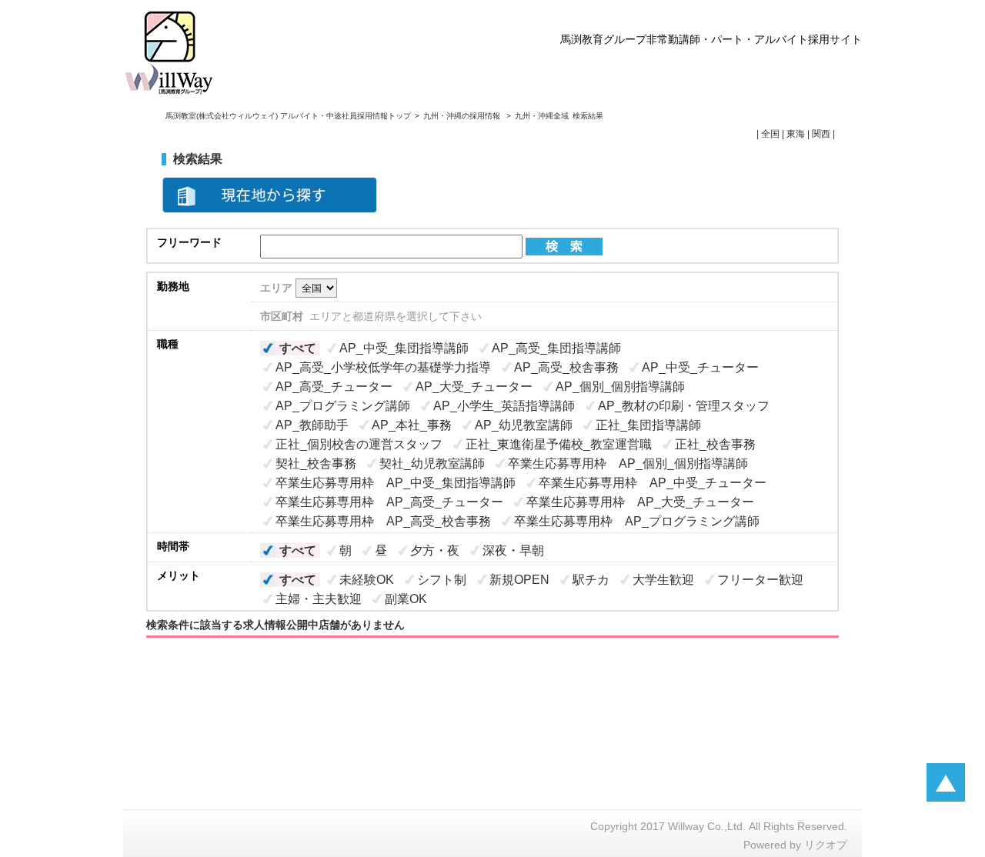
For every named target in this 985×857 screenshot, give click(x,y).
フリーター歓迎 (760, 579)
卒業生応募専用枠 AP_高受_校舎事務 (383, 521)
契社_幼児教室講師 (432, 463)
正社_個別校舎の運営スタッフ (358, 444)
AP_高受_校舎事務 (566, 367)
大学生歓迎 (663, 579)
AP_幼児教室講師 (524, 425)
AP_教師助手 (312, 425)
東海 (795, 133)
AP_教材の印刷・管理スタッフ (684, 405)
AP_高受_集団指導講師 (556, 348)
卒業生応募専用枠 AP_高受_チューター (389, 502)
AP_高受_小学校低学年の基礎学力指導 (383, 367)
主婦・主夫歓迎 (318, 598)
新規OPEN (519, 579)
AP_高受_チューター (333, 386)
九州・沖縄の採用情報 (463, 116)
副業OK (406, 598)
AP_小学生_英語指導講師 (504, 405)
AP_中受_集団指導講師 (404, 348)
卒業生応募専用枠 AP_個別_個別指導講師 (628, 463)
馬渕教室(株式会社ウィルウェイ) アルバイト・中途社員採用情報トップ (288, 116)
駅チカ (591, 579)
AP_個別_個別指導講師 (620, 386)
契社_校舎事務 (315, 463)
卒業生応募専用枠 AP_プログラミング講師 (637, 521)
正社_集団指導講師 (648, 425)
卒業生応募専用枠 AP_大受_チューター (640, 502)
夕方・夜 (434, 550)
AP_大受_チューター (474, 386)
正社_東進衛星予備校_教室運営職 (559, 444)
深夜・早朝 (513, 550)
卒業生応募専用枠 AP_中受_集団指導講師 (395, 482)
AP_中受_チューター (700, 367)
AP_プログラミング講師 (342, 405)
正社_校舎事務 (715, 444)
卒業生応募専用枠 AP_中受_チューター (652, 482)
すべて (297, 348)
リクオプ (825, 845)
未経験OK (366, 579)
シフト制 (441, 579)
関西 (821, 133)
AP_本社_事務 (412, 425)
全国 (770, 133)
